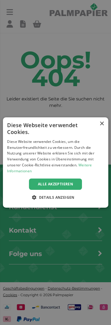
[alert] (55, 162)
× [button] (101, 124)
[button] (55, 197)
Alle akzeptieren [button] (55, 184)
